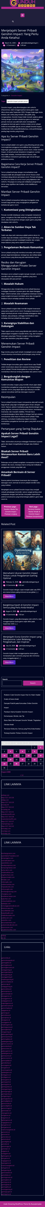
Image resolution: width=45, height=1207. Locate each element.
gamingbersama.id (7, 967)
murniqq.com (5, 831)
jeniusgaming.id (6, 975)
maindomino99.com (8, 814)
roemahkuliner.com (7, 860)
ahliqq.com (5, 800)
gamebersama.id (7, 1006)
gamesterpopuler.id (7, 960)
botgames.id (5, 1118)
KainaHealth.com (7, 913)
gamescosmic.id (7, 1044)
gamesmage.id (6, 1108)
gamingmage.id (6, 1091)
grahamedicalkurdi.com (9, 925)
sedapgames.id (6, 1001)
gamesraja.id (5, 984)
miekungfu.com (6, 882)
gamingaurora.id (6, 1027)
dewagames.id (6, 996)
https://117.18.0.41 (7, 812)
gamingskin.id (6, 1084)
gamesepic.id (5, 1110)
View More (10, 596)
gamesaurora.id (6, 1037)
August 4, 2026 (11, 611)
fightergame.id (6, 1156)
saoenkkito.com (6, 863)
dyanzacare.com (7, 927)
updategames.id (6, 1053)
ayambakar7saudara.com (10, 856)
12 (16, 755)
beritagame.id (6, 1075)
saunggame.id (6, 1022)
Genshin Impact (16, 95)
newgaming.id (6, 1032)
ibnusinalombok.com (8, 922)
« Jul (21, 775)
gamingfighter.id (6, 1101)
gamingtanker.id (6, 1099)
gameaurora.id (6, 1056)
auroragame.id (6, 1065)
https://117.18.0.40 (7, 826)
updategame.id (6, 1072)
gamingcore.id (6, 1182)
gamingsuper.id (6, 1192)
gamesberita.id (6, 1046)
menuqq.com (5, 833)
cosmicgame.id (6, 1070)
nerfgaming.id (6, 1096)
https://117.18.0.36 (7, 797)
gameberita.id (6, 1063)
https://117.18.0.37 (7, 821)
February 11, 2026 (12, 582)
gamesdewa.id (6, 989)
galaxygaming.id (6, 1034)
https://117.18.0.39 (7, 802)
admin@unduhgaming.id (29, 43)
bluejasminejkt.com (8, 877)
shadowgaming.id (7, 979)
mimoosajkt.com (7, 889)
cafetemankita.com (7, 884)
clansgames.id (6, 1113)
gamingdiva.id (6, 1187)
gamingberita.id (6, 1029)
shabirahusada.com (8, 915)
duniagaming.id (6, 970)
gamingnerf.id (6, 1082)
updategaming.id (7, 1041)
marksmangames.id (8, 1130)
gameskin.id (5, 1132)
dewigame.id (5, 1020)
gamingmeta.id (6, 1094)
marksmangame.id (7, 1165)
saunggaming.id (6, 977)
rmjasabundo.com (7, 887)
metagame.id (5, 1153)
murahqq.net (5, 809)
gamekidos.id (5, 1175)
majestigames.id (7, 1003)
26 (16, 764)
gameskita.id (5, 958)
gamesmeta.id (6, 1103)
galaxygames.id (6, 1051)
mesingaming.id (6, 1189)
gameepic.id (5, 1149)
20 (22, 760)
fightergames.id (6, 1120)
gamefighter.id (6, 1142)
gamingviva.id (6, 1194)
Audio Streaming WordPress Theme (16, 1204)
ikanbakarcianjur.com (8, 896)
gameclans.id (5, 1137)
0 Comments (10, 585)
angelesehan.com (7, 875)
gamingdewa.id (6, 965)
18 (10, 760)
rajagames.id (5, 1010)
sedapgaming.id (6, 986)
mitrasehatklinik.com (8, 901)
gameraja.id (5, 1013)
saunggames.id (6, 998)
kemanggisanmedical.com (10, 906)
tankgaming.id (6, 1170)
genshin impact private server (18, 101)
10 (4, 755)
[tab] (22, 15)
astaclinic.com (6, 920)
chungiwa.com (6, 894)
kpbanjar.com (6, 903)
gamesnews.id (6, 1048)
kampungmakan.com (8, 868)
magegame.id (6, 1161)
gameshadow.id (6, 1008)
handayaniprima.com (8, 865)
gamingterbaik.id (7, 972)
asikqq (3, 935)
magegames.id (6, 1122)
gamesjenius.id (6, 991)
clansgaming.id (6, 1089)
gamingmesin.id (6, 1177)
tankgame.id (5, 1168)
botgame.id (5, 1151)
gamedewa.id (5, 1015)
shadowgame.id (6, 1025)
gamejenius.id (6, 1017)
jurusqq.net (5, 805)
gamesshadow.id (7, 982)
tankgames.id (6, 1127)
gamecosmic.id (6, 1058)
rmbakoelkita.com (7, 872)
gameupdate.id (6, 1060)
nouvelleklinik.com (7, 911)
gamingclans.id (6, 1087)
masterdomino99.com (8, 819)
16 (40, 755)
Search (32, 683)
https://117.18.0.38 (7, 817)
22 (34, 760)
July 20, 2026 (10, 646)
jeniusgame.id (6, 1080)
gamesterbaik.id (6, 994)
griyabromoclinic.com (8, 930)
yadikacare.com (6, 918)
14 (28, 755)
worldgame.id (5, 1077)
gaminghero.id (6, 1180)
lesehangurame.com (8, 853)
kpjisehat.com (6, 899)
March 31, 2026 (10, 43)
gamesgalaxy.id (6, 1039)
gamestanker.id (6, 1172)
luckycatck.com (6, 870)
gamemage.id (6, 1146)
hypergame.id (6, 1163)
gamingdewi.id (6, 963)
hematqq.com (6, 828)
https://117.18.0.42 (7, 807)
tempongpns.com (7, 858)
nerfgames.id (5, 1115)
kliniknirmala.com (7, 908)
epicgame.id (5, 1158)
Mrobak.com (5, 880)
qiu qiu (3, 938)
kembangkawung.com (9, 891)
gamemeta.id (5, 1139)
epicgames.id (5, 1125)
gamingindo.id (6, 1184)
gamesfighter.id (6, 1106)
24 (4, 764)
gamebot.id (5, 1144)
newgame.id (5, 1068)
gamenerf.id (5, 1134)
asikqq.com (5, 795)
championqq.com (7, 824)
